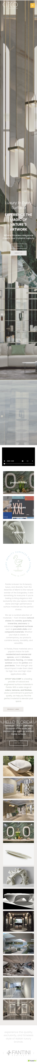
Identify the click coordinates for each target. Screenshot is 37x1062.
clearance (18, 532)
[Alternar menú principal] (32, 5)
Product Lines (18, 482)
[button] (3, 1053)
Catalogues (18, 507)
